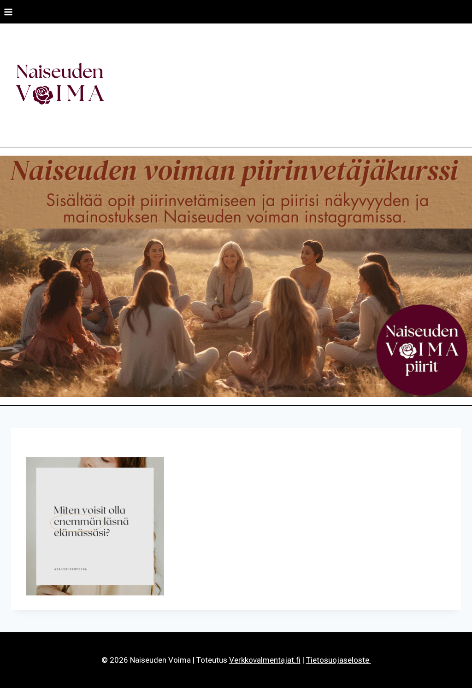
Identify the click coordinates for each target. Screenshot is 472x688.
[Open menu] (8, 12)
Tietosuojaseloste (338, 660)
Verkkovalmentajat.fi (265, 660)
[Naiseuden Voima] (59, 85)
